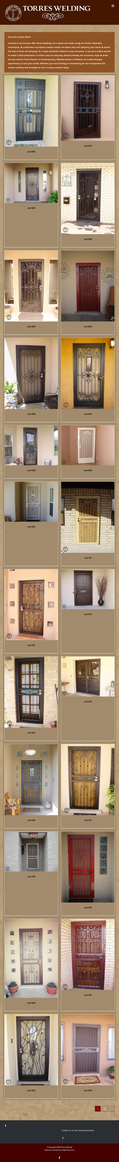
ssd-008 (31, 470)
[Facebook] (5, 1125)
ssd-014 (31, 732)
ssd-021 (88, 995)
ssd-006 (31, 414)
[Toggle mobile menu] (113, 5)
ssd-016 (31, 820)
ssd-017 (88, 820)
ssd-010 (31, 526)
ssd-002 (31, 208)
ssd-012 (31, 645)
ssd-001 (88, 145)
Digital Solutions (68, 1150)
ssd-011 (87, 557)
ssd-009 (88, 470)
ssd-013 (88, 614)
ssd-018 (31, 876)
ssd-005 (88, 326)
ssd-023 (88, 1090)
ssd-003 (88, 239)
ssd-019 (88, 907)
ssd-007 (88, 414)
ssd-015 (88, 701)
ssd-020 (31, 1002)
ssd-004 (31, 326)
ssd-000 (31, 151)
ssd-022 (31, 1090)
